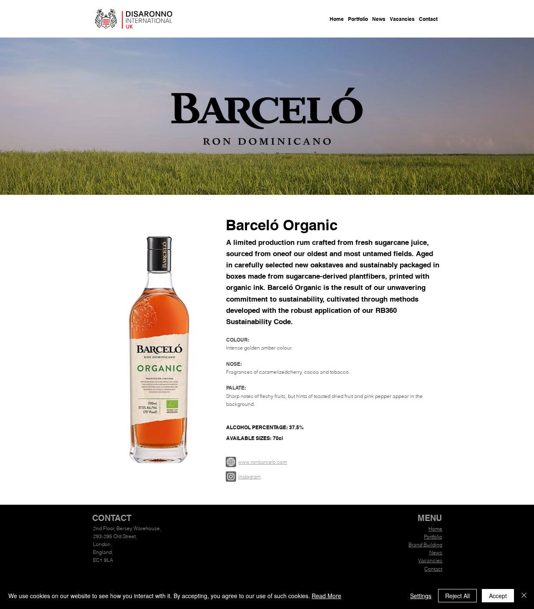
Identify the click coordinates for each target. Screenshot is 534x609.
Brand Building (425, 544)
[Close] (524, 595)
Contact (433, 569)
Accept (498, 595)
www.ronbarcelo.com (262, 462)
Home (435, 529)
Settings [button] (420, 595)
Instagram (249, 476)
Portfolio (433, 537)
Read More (326, 595)
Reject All (457, 595)
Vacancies (430, 560)
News (435, 552)
